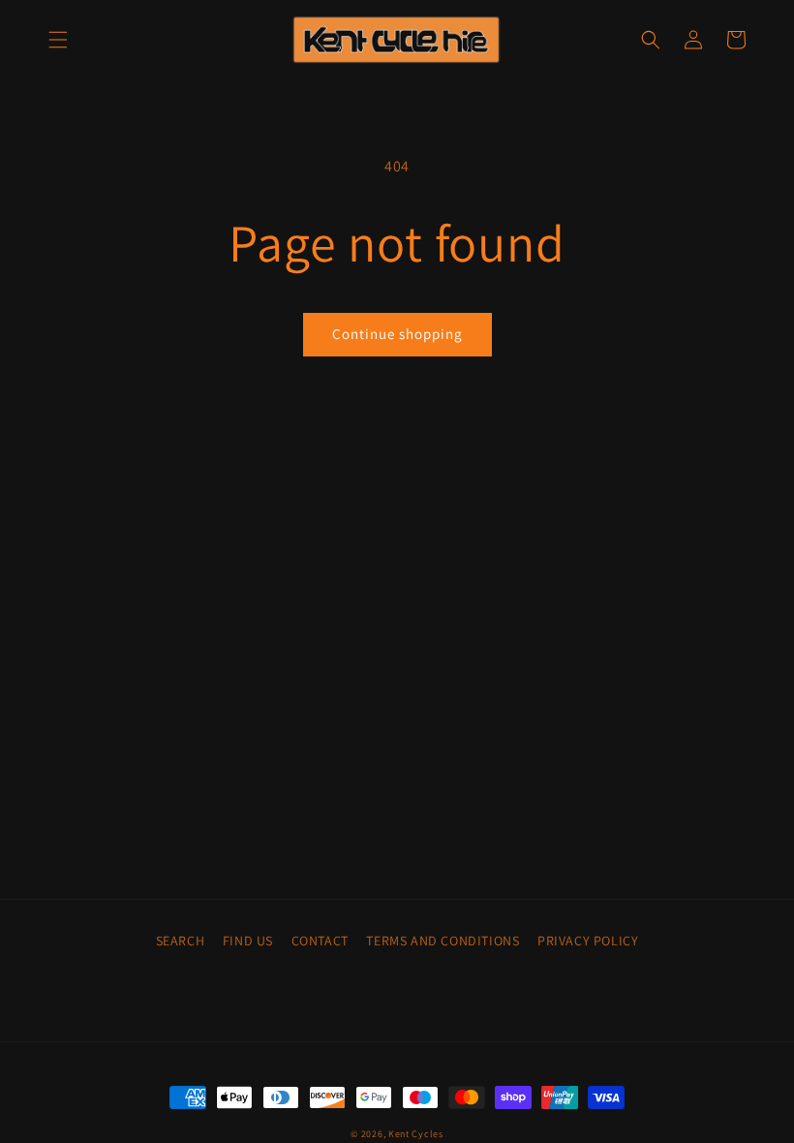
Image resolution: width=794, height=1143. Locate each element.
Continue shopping (397, 333)
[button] (58, 39)
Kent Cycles (415, 1134)
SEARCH (180, 940)
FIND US (248, 940)
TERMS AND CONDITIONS (442, 940)
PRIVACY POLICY (587, 940)
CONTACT (320, 940)
